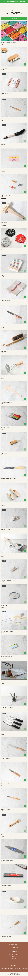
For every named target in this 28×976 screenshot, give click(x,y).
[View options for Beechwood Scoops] (25, 500)
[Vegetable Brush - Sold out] (14, 449)
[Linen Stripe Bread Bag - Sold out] (14, 678)
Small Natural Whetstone (6, 885)
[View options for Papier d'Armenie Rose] (25, 166)
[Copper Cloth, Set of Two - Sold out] (14, 90)
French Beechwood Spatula (6, 402)
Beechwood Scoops (5, 504)
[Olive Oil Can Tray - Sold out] (14, 602)
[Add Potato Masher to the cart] (25, 373)
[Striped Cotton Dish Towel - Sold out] (14, 271)
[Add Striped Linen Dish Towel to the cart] (25, 297)
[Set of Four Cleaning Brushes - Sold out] (14, 628)
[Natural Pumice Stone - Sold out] (14, 526)
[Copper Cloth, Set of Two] (14, 82)
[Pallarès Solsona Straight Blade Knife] (14, 467)
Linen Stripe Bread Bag (5, 682)
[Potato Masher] (14, 365)
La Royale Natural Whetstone (7, 860)
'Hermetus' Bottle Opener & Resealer (8, 580)
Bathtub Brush (4, 222)
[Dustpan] (14, 543)
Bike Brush (3, 144)
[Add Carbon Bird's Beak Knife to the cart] (25, 806)
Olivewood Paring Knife (6, 783)
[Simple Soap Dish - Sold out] (14, 907)
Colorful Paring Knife (5, 427)
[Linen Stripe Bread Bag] (14, 670)
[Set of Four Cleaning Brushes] (14, 620)
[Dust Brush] (14, 340)
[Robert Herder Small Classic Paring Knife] (14, 107)
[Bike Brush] (14, 133)
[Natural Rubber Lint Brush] (14, 56)
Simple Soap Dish (4, 911)
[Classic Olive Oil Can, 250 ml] (14, 696)
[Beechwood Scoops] (14, 492)
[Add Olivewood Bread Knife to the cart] (25, 755)
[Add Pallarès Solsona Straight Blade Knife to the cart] (25, 475)
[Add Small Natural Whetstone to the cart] (25, 882)
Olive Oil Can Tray (4, 605)
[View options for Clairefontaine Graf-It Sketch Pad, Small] (25, 39)
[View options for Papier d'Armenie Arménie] (25, 653)
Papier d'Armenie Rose (5, 169)
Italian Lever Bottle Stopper (6, 195)
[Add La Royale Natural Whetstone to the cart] (25, 856)
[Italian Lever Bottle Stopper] (14, 184)
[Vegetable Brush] (14, 441)
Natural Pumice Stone (5, 529)
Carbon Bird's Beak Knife (6, 809)
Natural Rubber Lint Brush (6, 68)
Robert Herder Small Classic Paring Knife (9, 119)
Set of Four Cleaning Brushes (7, 631)
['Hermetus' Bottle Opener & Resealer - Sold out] (14, 577)
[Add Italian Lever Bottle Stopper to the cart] (25, 192)
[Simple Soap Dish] (14, 899)
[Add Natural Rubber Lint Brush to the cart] (25, 64)
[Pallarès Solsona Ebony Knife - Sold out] (14, 729)
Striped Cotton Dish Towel (6, 275)
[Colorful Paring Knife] (14, 416)
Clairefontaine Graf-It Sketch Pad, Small (9, 42)
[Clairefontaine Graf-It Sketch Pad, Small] (14, 31)
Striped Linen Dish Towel (6, 300)
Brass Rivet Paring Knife (6, 326)
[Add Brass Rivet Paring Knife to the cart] (25, 322)
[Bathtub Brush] (14, 211)
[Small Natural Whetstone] (14, 874)
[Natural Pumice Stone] (14, 518)
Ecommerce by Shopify (16, 974)
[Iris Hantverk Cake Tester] (14, 925)
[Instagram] (14, 947)
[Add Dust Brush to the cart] (25, 348)
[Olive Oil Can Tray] (14, 594)
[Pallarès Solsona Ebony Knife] (14, 721)
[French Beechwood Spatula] (14, 391)
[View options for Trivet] (25, 246)
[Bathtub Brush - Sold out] (14, 219)
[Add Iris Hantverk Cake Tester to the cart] (25, 933)
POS (9, 974)
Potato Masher (4, 376)
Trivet (2, 249)
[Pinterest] (17, 947)
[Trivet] (14, 238)
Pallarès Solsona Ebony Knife (7, 733)
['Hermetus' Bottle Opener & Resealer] (14, 569)
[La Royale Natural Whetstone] (14, 849)
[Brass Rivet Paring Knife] (14, 314)
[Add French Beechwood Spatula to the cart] (25, 399)
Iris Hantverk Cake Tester (6, 936)
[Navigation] (1, 4)
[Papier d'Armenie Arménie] (14, 645)
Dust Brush (3, 351)
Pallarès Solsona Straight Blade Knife (8, 478)
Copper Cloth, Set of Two (6, 93)
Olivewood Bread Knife (5, 758)
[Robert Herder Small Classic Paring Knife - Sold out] (14, 115)
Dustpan (2, 554)
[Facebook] (11, 947)
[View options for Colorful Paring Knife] (25, 424)
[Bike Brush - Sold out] (14, 141)
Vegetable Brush (4, 453)
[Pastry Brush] (14, 823)
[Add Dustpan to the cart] (25, 551)
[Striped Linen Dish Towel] (14, 289)
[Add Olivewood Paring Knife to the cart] (25, 780)
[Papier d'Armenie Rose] (14, 158)
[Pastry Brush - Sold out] (14, 831)
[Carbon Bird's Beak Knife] (14, 798)
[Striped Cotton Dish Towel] (14, 263)
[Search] (23, 4)
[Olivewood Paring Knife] (14, 772)
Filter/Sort (14, 18)
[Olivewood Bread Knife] (14, 747)
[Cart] (26, 4)
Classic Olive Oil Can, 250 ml (7, 707)
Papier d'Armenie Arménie (6, 656)
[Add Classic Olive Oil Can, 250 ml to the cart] (25, 704)
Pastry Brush (3, 834)
